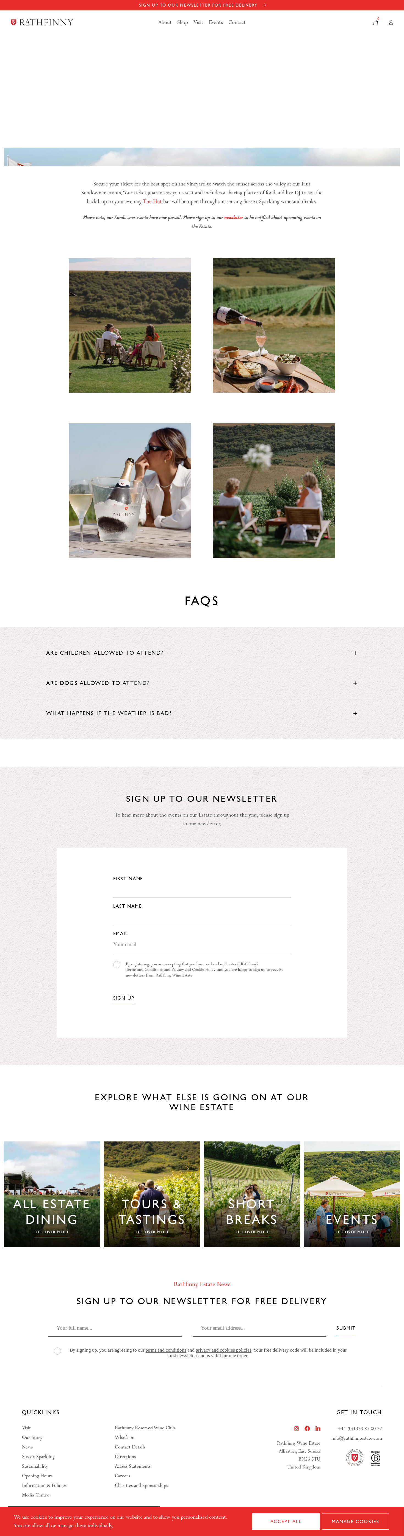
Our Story (32, 1437)
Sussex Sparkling (38, 1456)
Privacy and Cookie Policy (193, 969)
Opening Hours (37, 1476)
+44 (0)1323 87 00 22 (359, 1428)
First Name (128, 878)
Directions (125, 1456)
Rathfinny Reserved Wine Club (145, 1428)
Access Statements (133, 1466)
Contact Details (130, 1447)
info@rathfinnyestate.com (356, 1438)
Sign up (123, 998)
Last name (127, 906)
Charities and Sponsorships (141, 1485)
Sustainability (35, 1466)
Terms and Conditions (144, 969)
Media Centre (35, 1495)
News (27, 1447)
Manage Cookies (355, 1521)
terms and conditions (166, 1350)
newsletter (233, 217)
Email (120, 933)
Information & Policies (44, 1485)
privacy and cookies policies (223, 1350)
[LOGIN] (391, 22)
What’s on (124, 1437)
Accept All (285, 1521)
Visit (26, 1428)
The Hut (152, 201)
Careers (122, 1476)
